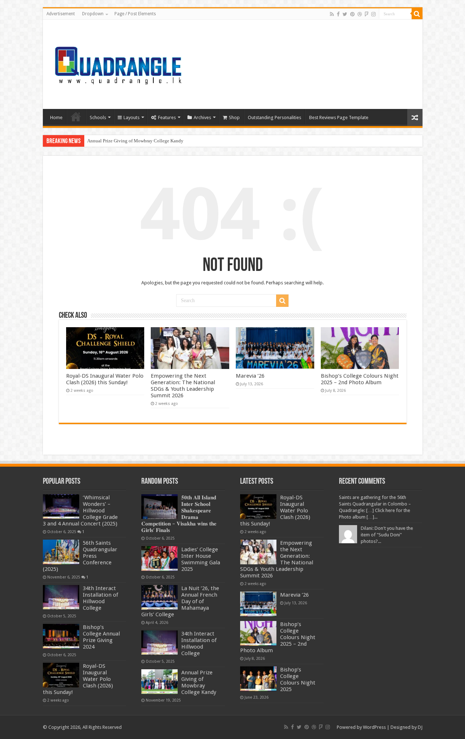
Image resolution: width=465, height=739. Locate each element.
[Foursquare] (366, 14)
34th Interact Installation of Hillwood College (100, 598)
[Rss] (332, 14)
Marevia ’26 (250, 376)
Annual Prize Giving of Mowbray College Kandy (135, 140)
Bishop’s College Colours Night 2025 (297, 679)
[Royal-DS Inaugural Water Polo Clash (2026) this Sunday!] (61, 675)
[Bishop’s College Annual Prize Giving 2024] (61, 636)
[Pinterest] (352, 14)
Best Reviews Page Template (338, 117)
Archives (202, 117)
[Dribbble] (360, 14)
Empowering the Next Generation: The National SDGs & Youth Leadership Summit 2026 (183, 386)
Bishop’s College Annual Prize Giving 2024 (101, 637)
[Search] (417, 13)
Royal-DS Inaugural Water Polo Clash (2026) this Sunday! (104, 379)
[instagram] (373, 14)
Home (56, 117)
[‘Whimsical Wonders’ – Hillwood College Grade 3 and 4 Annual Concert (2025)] (61, 506)
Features (167, 117)
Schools (98, 117)
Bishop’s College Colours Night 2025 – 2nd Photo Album (360, 379)
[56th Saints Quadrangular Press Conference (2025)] (61, 552)
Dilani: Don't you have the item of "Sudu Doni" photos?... (387, 534)
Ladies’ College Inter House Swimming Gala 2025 (200, 559)
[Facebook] (338, 14)
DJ (420, 727)
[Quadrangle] (119, 63)
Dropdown (93, 13)
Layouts (132, 117)
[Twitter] (345, 14)
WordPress (374, 727)
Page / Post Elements (135, 13)
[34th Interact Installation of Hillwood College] (61, 597)
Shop (234, 117)
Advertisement (60, 13)
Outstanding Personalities (274, 117)
